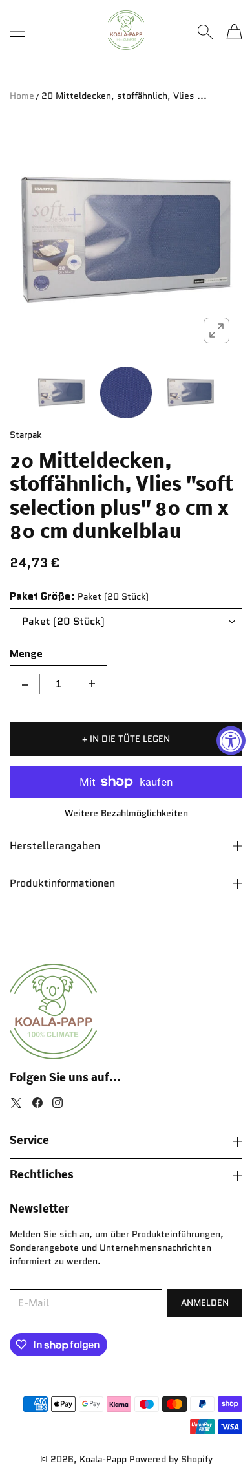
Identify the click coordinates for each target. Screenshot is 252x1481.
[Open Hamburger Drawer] (17, 31)
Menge (26, 654)
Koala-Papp (103, 1459)
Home (22, 95)
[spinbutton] (58, 684)
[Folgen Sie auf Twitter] (16, 1102)
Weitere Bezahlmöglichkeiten (126, 813)
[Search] (205, 31)
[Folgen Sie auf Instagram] (57, 1102)
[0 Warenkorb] (234, 31)
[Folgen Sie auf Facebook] (37, 1102)
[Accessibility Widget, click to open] (231, 740)
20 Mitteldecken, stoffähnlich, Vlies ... (124, 95)
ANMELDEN (205, 1302)
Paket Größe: (42, 596)
